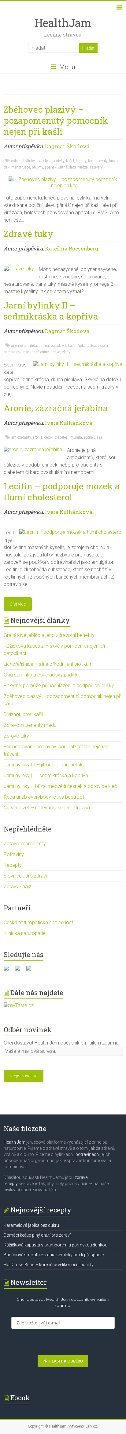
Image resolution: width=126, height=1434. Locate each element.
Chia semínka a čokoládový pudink (41, 675)
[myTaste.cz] (19, 1005)
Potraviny (14, 854)
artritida (30, 345)
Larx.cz (91, 1426)
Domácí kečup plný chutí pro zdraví (37, 1235)
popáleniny (40, 352)
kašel (70, 161)
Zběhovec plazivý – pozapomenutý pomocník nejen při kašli (56, 120)
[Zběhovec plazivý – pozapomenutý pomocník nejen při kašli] (65, 179)
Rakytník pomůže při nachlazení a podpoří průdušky (59, 685)
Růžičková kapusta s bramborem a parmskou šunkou (55, 1244)
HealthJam (63, 22)
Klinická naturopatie (25, 933)
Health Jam (14, 1142)
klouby (81, 161)
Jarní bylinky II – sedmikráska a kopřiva (51, 311)
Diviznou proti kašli (23, 714)
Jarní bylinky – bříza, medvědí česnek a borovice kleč (60, 786)
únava (55, 352)
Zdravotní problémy (25, 844)
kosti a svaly (97, 161)
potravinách (87, 1154)
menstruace (20, 167)
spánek (50, 167)
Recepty (13, 865)
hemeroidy (12, 352)
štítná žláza (67, 167)
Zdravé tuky (28, 233)
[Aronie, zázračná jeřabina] (33, 449)
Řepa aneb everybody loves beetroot (44, 797)
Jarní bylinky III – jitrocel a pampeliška (44, 765)
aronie (37, 437)
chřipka (80, 345)
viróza (83, 167)
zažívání (96, 167)
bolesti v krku (61, 345)
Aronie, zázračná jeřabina (56, 408)
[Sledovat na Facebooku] (8, 970)
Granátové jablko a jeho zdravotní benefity (49, 635)
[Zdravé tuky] (19, 269)
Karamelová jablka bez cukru (31, 1225)
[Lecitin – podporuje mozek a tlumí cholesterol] (70, 532)
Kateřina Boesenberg (71, 248)
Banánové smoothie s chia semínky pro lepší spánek (54, 1254)
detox (91, 345)
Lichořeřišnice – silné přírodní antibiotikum (48, 664)
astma (16, 161)
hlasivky (57, 161)
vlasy (66, 352)
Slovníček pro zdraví (25, 876)
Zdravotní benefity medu (30, 725)
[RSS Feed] (20, 970)
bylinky (29, 161)
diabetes (43, 161)
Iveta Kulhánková (68, 422)
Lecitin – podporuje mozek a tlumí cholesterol (62, 491)
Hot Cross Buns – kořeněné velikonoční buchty (49, 1264)
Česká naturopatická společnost (38, 922)
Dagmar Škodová (67, 146)
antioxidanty (21, 437)
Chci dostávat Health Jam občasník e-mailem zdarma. (62, 1043)
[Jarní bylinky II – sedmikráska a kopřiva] (77, 364)
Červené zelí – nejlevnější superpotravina (47, 808)
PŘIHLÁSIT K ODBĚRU (63, 1361)
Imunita (75, 437)
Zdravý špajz (17, 886)
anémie (17, 345)
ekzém (103, 345)
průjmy (37, 167)
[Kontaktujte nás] (31, 970)
